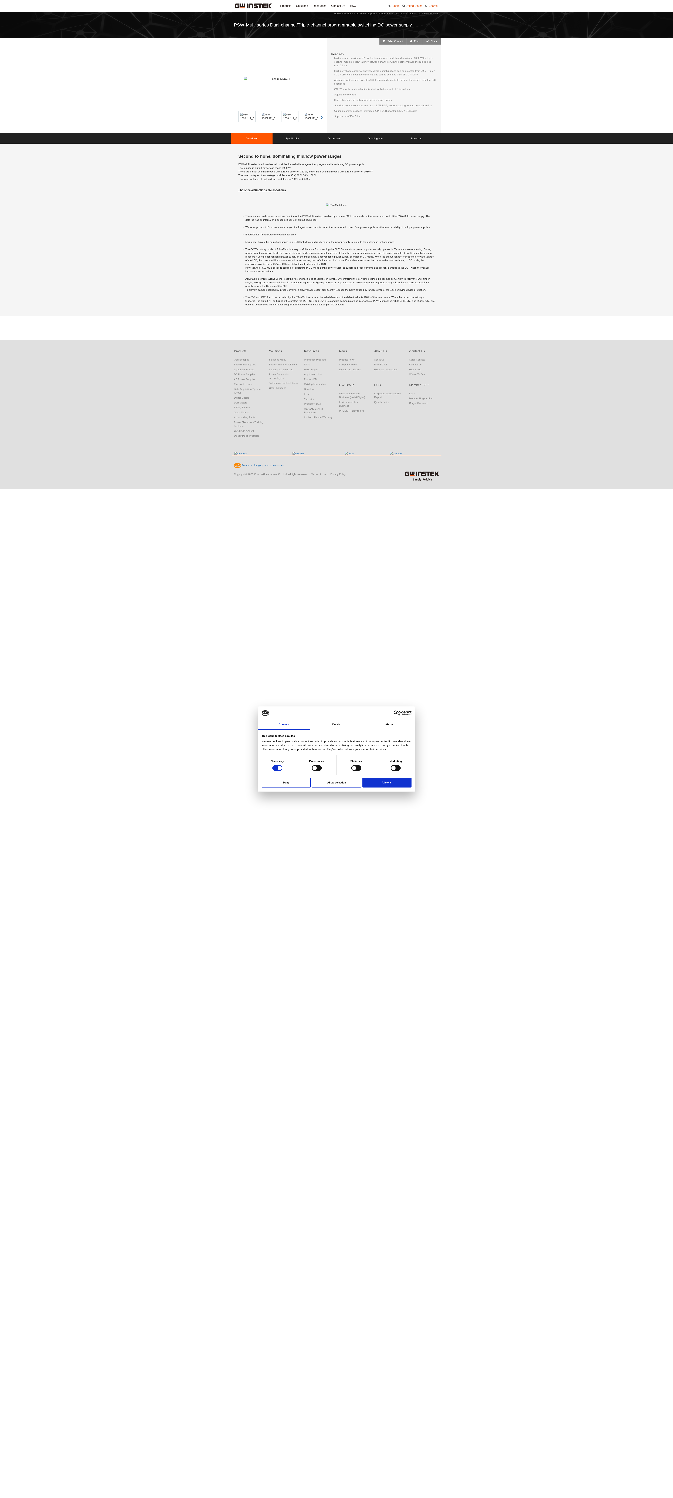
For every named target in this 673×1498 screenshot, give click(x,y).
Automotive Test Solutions (283, 383)
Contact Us (338, 5)
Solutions (302, 5)
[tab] (252, 138)
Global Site (415, 369)
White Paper (311, 369)
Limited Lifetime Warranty (318, 417)
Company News (348, 364)
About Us (380, 351)
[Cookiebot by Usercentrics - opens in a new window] (396, 713)
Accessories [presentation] (334, 138)
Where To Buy (417, 374)
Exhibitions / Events (350, 369)
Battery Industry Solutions (283, 364)
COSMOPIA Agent (244, 430)
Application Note (313, 374)
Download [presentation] (416, 138)
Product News (347, 359)
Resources (319, 5)
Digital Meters (241, 397)
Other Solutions (277, 387)
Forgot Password (418, 403)
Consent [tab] (284, 724)
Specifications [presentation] (293, 138)
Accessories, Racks (245, 417)
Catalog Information (315, 384)
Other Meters (241, 412)
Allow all (387, 782)
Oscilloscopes (241, 359)
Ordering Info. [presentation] (375, 138)
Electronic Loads (243, 384)
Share (433, 41)
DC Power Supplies (366, 13)
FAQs (307, 364)
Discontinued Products (246, 435)
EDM (307, 394)
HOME (337, 13)
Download (309, 389)
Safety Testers (242, 407)
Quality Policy (381, 402)
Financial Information (385, 369)
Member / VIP (419, 385)
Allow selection (336, 782)
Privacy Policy (338, 474)
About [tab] (389, 724)
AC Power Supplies (244, 379)
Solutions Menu (277, 359)
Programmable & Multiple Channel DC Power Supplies (409, 13)
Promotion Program (315, 359)
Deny (286, 782)
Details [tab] (336, 724)
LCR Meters (240, 402)
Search (433, 5)
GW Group (346, 385)
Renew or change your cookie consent (262, 465)
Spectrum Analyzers (245, 364)
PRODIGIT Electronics (351, 410)
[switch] (317, 768)
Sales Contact (395, 41)
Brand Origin (381, 364)
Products (285, 5)
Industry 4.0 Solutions (281, 369)
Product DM (310, 379)
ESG (353, 5)
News (343, 351)
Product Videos (312, 403)
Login (396, 5)
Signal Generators (244, 369)
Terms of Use (318, 474)
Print (416, 41)
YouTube (309, 399)
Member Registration (421, 398)
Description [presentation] (252, 138)
